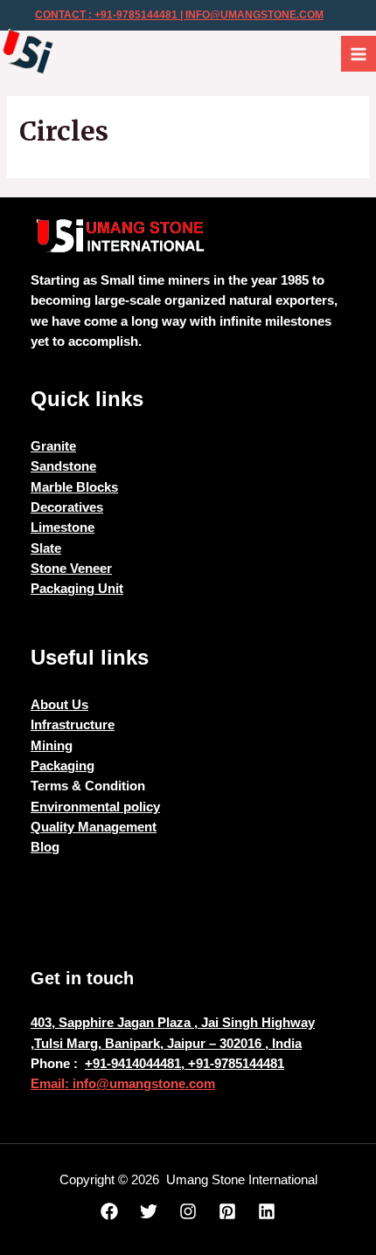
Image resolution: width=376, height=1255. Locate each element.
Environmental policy (95, 807)
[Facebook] (109, 1211)
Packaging (62, 766)
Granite (53, 446)
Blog (45, 847)
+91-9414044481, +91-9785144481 (184, 1064)
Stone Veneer (71, 569)
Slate (46, 548)
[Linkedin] (266, 1211)
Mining (52, 746)
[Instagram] (188, 1211)
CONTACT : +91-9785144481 (106, 15)
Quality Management (94, 827)
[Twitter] (148, 1211)
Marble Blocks (74, 487)
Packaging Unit (77, 589)
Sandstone (63, 466)
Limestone (62, 527)
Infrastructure (73, 725)
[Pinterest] (227, 1211)
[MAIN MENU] (358, 53)
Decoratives (67, 507)
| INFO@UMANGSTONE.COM (251, 15)
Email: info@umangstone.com (123, 1084)
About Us (59, 705)
